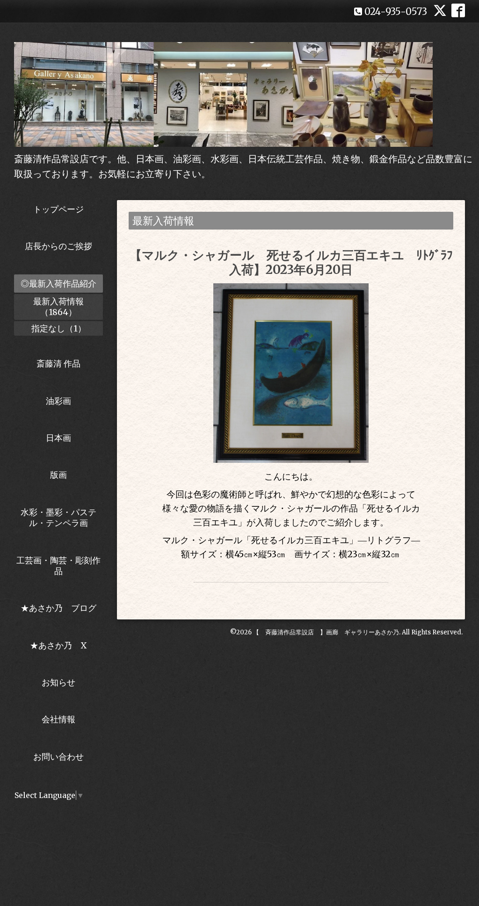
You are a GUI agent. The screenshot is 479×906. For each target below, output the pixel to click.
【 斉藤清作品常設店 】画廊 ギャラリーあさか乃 (326, 632)
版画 (58, 474)
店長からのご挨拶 (58, 246)
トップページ (58, 209)
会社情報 (58, 719)
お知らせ (58, 682)
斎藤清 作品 (58, 363)
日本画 (58, 437)
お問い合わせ (58, 756)
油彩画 (58, 400)
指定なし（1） (58, 328)
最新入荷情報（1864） (58, 306)
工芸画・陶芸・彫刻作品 (58, 565)
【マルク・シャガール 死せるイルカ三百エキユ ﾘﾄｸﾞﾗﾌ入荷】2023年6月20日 (291, 262)
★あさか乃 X (58, 645)
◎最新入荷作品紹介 (58, 283)
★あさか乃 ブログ (62, 608)
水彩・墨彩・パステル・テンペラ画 (58, 517)
